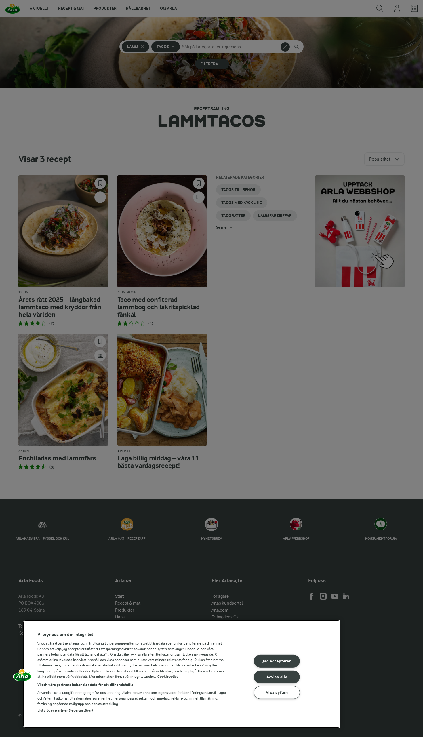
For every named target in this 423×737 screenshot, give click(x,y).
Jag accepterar (277, 661)
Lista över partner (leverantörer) (65, 710)
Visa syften (277, 692)
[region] (181, 674)
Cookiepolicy (167, 676)
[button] (22, 677)
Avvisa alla (276, 676)
